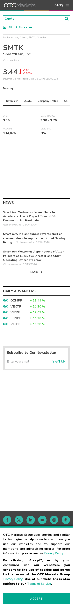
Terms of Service (39, 584)
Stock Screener (19, 27)
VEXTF (16, 306)
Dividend (46, 128)
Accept (36, 599)
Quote (28, 101)
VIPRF (15, 312)
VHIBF (15, 324)
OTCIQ (59, 5)
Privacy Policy (53, 553)
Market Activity (11, 37)
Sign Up (58, 361)
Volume (7, 128)
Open (6, 115)
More (34, 272)
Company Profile (48, 101)
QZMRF (16, 300)
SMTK (32, 37)
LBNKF (16, 318)
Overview (12, 101)
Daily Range (47, 115)
